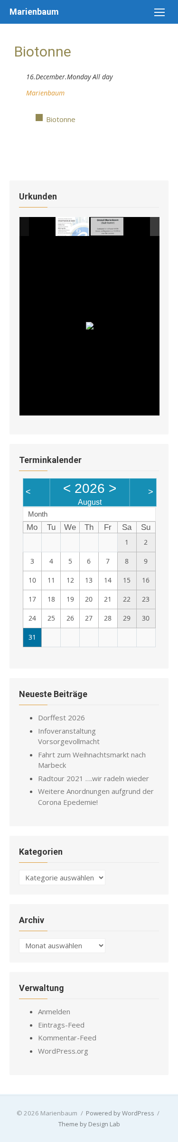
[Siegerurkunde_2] (107, 226)
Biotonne (60, 119)
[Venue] (19, 90)
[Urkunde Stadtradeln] (72, 226)
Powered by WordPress (120, 1113)
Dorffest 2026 (61, 717)
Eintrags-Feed (61, 1024)
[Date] (19, 74)
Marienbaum (34, 12)
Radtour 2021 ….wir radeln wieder (93, 778)
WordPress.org (63, 1051)
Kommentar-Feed (67, 1037)
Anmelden (54, 1011)
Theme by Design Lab (89, 1124)
